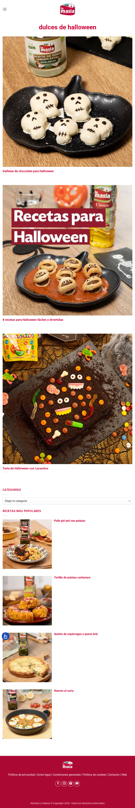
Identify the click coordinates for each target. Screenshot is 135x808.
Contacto (113, 774)
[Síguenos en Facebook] (58, 784)
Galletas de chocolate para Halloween (28, 171)
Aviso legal (44, 774)
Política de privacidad (21, 774)
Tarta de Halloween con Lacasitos (25, 468)
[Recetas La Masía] (67, 9)
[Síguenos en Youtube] (77, 784)
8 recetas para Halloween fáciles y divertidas (33, 319)
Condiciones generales (67, 774)
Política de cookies (94, 774)
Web (124, 774)
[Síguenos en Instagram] (64, 784)
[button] (5, 9)
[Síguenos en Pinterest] (71, 784)
